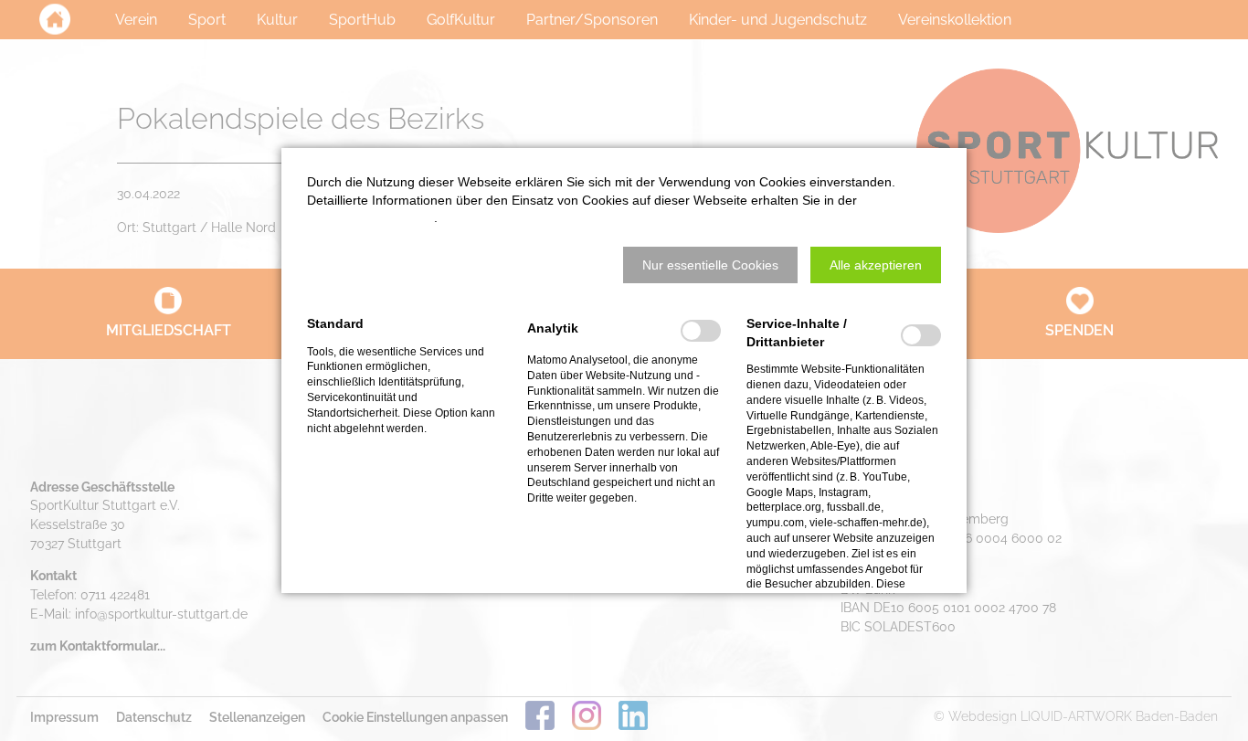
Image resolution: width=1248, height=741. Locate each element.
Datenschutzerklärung (370, 217)
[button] (710, 265)
